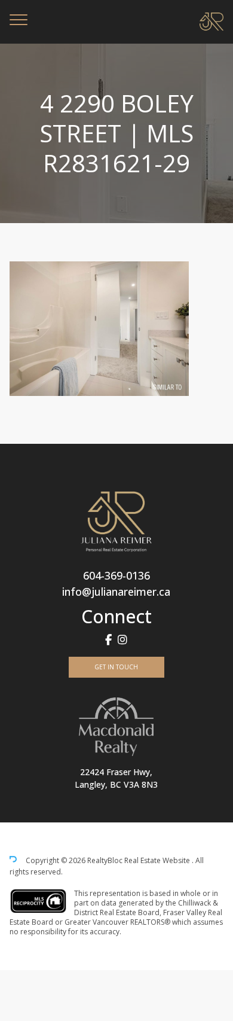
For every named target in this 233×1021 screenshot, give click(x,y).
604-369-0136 (116, 575)
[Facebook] (108, 640)
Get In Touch (116, 667)
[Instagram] (122, 640)
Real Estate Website (158, 861)
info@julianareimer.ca (116, 591)
